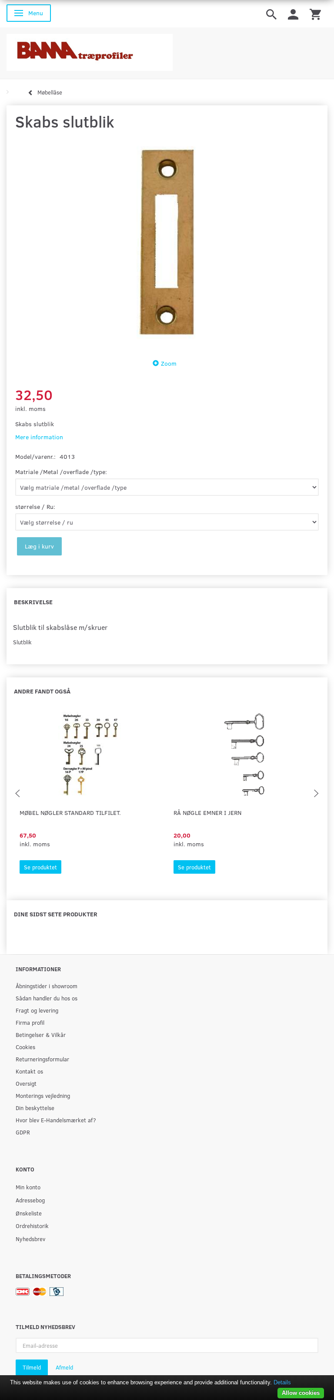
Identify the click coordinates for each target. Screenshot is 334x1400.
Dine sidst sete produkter (55, 914)
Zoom (169, 363)
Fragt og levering (37, 1010)
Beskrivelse (33, 602)
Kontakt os (29, 1071)
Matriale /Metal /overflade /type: (61, 472)
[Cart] (315, 13)
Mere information (39, 437)
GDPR (23, 1132)
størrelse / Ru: (35, 506)
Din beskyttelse (35, 1107)
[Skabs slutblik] (167, 242)
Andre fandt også (42, 691)
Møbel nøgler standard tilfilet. (70, 812)
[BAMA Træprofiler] (90, 50)
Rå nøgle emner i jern (207, 812)
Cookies (25, 1046)
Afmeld (64, 1367)
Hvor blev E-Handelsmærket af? (56, 1120)
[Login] (293, 13)
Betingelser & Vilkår (41, 1034)
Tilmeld (32, 1367)
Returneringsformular (42, 1059)
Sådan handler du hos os (46, 998)
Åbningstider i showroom (46, 985)
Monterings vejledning (43, 1095)
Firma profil (30, 1022)
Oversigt (26, 1083)
